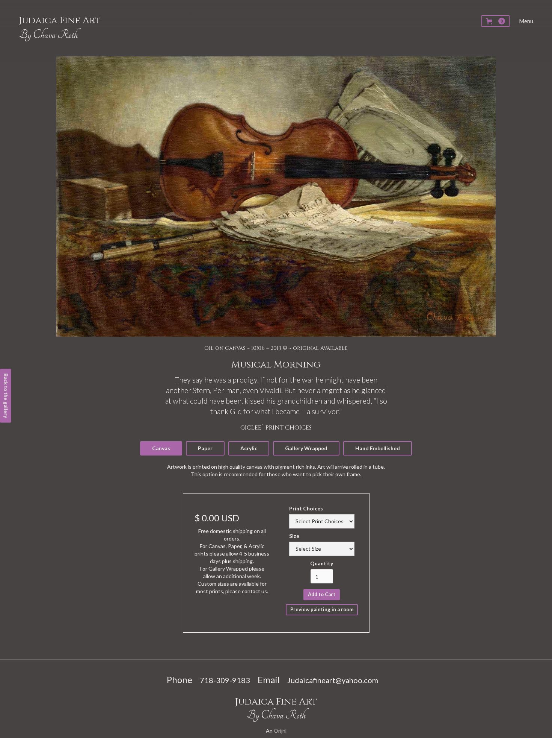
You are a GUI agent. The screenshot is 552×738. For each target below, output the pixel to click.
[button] (495, 21)
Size (294, 536)
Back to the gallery (6, 396)
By (48, 34)
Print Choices (306, 508)
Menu (526, 21)
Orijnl (280, 730)
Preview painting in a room (321, 609)
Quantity (321, 563)
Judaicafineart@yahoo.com (332, 680)
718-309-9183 (225, 680)
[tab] (161, 448)
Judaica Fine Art (60, 20)
